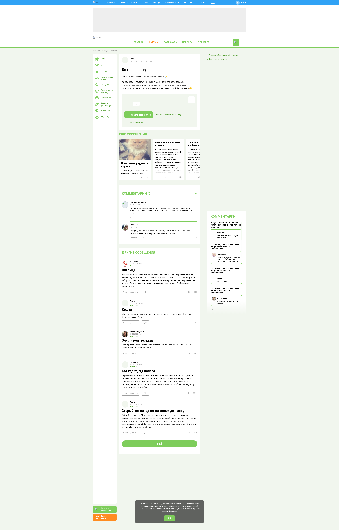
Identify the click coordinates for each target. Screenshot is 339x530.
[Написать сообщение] (236, 42)
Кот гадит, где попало (138, 371)
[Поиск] (243, 42)
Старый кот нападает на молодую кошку (153, 411)
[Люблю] (145, 101)
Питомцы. (130, 270)
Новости (111, 3)
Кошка (127, 310)
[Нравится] (127, 101)
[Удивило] (153, 101)
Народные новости (129, 3)
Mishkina (134, 225)
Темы (202, 3)
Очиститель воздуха (137, 341)
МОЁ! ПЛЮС (189, 3)
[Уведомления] (238, 3)
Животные (134, 266)
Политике (152, 509)
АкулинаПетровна (138, 202)
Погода (156, 3)
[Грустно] (162, 101)
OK (169, 518)
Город (145, 3)
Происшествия (172, 3)
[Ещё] (213, 2)
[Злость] (171, 101)
